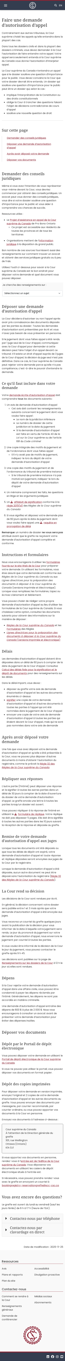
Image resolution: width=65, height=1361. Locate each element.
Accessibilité (41, 1268)
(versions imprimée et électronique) (34, 636)
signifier (11, 700)
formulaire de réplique (31, 814)
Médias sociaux (43, 1296)
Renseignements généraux (12, 1308)
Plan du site (8, 1281)
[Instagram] (57, 1356)
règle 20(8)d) (15, 505)
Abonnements (42, 1302)
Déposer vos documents (21, 160)
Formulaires (14, 629)
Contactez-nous (14, 1289)
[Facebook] (52, 1356)
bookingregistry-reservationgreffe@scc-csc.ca (30, 1185)
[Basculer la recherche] (56, 5)
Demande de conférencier (9, 1317)
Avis (4, 1268)
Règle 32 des (28, 765)
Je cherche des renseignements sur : (24, 285)
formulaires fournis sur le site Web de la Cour (31, 564)
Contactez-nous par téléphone (35, 1218)
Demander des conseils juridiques (26, 138)
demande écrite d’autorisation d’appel (32, 395)
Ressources (10, 1261)
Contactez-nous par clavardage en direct (27, 1229)
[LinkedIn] (48, 1356)
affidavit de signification (28, 502)
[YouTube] (61, 1356)
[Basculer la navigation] (5, 5)
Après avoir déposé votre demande (28, 153)
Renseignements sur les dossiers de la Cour (27, 963)
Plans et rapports (12, 1274)
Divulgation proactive (47, 1274)
